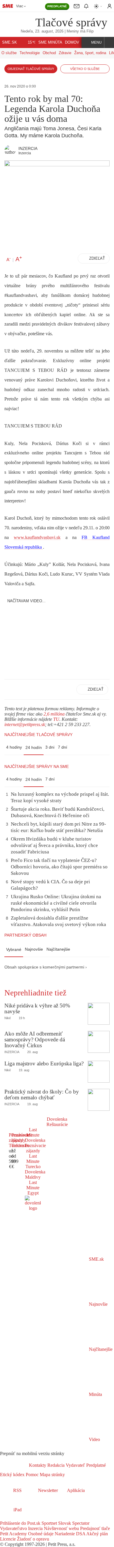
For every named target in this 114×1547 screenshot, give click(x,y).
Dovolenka (57, 1119)
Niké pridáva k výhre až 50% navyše (37, 1008)
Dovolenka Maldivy (35, 1174)
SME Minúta (50, 42)
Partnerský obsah (25, 935)
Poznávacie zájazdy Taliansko (21, 1140)
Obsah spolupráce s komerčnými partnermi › (45, 967)
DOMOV (72, 42)
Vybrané (13, 949)
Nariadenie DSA (69, 1533)
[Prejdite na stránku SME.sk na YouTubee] (28, 1517)
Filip (90, 31)
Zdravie (65, 53)
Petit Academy (13, 1533)
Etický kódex (12, 1474)
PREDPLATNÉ (57, 6)
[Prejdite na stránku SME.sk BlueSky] (35, 1517)
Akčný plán (96, 1533)
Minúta (95, 1394)
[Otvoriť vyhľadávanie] (109, 42)
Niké (7, 1018)
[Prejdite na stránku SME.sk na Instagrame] (20, 1517)
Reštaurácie (57, 1124)
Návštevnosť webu (61, 1528)
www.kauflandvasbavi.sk (37, 537)
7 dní (62, 747)
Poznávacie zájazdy (35, 1148)
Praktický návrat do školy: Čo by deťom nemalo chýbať (41, 1095)
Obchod (49, 53)
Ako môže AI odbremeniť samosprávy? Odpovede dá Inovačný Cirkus (34, 1039)
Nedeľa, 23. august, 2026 (42, 31)
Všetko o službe (85, 69)
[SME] (20, 22)
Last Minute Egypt (32, 1187)
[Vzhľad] (98, 6)
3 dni (49, 747)
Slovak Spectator (73, 1523)
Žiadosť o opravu (32, 1538)
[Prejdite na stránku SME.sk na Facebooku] (4, 1517)
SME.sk (9, 42)
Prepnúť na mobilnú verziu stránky (32, 1453)
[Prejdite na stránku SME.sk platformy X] (12, 1517)
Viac (19, 6)
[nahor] (69, 1474)
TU (56, 719)
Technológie (30, 53)
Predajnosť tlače (94, 1528)
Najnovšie (34, 949)
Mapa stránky (52, 1474)
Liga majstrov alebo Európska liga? (44, 1063)
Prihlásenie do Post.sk (20, 1523)
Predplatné (95, 1465)
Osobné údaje (40, 1533)
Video (94, 1439)
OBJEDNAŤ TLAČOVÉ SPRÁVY (31, 69)
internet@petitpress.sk (24, 724)
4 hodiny (14, 747)
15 (32, 42)
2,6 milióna (54, 713)
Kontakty (37, 1465)
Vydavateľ (75, 1465)
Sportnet (48, 1523)
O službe (9, 53)
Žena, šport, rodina (90, 53)
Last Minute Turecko (33, 1161)
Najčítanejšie (58, 949)
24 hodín (33, 747)
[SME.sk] (7, 6)
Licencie (8, 1538)
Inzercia (35, 1528)
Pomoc (32, 1474)
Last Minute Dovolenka (35, 1135)
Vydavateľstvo (13, 1528)
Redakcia (55, 1465)
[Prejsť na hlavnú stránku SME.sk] (14, 1465)
